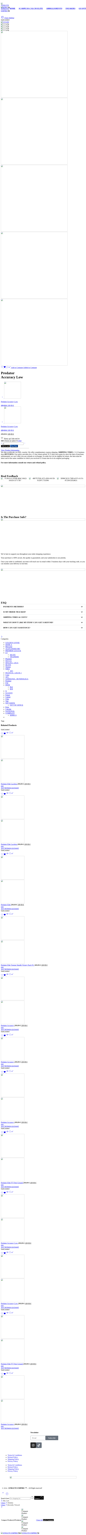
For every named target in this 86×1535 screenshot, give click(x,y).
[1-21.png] (34, 365)
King (7, 707)
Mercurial (8, 647)
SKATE (13, 655)
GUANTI (82, 8)
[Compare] (11, 734)
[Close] (2, 637)
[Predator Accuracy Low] (2, 398)
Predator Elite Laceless (9, 784)
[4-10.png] (34, 164)
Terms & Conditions (15, 1455)
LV (6, 653)
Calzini (7, 697)
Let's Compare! (48, 1520)
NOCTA (8, 661)
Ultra (7, 699)
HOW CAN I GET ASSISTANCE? (16, 628)
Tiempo (8, 667)
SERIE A (8, 645)
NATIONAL (10, 711)
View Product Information (10, 450)
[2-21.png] (34, 231)
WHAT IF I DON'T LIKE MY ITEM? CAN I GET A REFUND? (28, 622)
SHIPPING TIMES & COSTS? (15, 617)
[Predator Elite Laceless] (43, 759)
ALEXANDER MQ (12, 649)
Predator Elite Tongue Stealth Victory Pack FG (17, 965)
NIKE (7, 669)
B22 (11, 687)
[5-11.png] (5, 22)
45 (18, 788)
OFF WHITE (10, 703)
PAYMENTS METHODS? (13, 607)
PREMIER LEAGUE (13, 651)
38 (5, 788)
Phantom (8, 659)
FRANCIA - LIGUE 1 (13, 673)
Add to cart (5, 446)
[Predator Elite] (43, 880)
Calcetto (8, 709)
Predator (8, 681)
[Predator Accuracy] (43, 1001)
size (2, 441)
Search (37, 1498)
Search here (5, 1498)
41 (11, 788)
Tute (7, 701)
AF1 (11, 671)
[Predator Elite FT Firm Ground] (43, 1158)
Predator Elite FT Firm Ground (12, 1183)
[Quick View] (7, 734)
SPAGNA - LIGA (11, 663)
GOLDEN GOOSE (12, 643)
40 (9, 788)
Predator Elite (6, 905)
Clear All (39, 1520)
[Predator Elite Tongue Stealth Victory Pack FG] (43, 940)
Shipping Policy (13, 1459)
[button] (3, 479)
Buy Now (14, 446)
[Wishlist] (3, 368)
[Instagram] (33, 1445)
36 (2, 788)
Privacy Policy (13, 1461)
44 (16, 788)
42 (12, 788)
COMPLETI (9, 713)
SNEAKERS (70, 8)
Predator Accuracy (7, 1025)
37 (3, 788)
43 (14, 788)
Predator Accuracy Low (9, 1243)
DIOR (7, 685)
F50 (6, 683)
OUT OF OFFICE (16, 705)
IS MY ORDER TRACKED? (14, 612)
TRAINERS (14, 657)
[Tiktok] (39, 1445)
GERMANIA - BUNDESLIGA (16, 679)
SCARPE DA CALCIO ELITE (31, 8)
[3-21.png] (34, 298)
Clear (20, 441)
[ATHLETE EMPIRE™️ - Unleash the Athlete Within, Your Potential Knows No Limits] (20, 1533)
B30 (11, 689)
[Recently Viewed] (7, 1495)
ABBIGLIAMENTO (54, 8)
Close (3, 1503)
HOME (12, 8)
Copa (7, 675)
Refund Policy (13, 1457)
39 (7, 788)
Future (7, 695)
